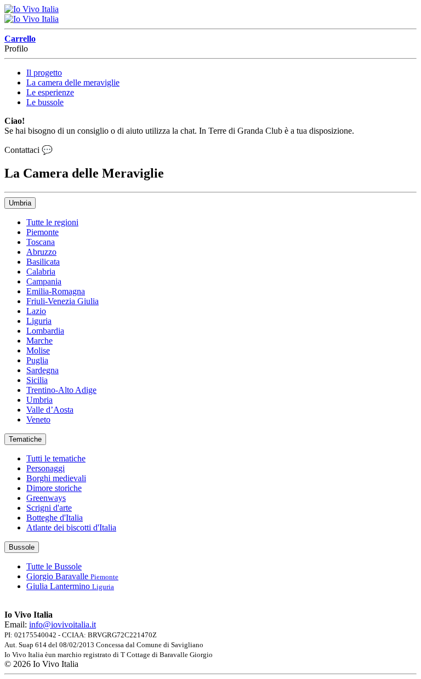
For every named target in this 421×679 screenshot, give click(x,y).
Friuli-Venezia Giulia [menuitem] (62, 301)
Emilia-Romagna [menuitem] (55, 291)
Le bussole (45, 102)
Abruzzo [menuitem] (41, 251)
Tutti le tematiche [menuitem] (56, 458)
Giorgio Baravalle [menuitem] (72, 576)
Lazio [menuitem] (36, 311)
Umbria (20, 203)
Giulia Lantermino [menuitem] (70, 586)
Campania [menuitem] (43, 281)
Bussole (22, 547)
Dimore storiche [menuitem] (54, 488)
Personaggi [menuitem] (45, 468)
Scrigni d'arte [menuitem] (49, 507)
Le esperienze (50, 92)
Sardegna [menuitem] (42, 370)
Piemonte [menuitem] (42, 232)
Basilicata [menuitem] (43, 261)
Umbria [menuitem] (39, 399)
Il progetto (44, 72)
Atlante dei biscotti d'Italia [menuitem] (71, 527)
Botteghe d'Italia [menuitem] (54, 517)
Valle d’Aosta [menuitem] (49, 409)
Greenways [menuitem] (46, 498)
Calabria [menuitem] (40, 271)
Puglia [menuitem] (37, 360)
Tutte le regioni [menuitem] (52, 222)
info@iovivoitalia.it (62, 624)
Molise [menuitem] (38, 350)
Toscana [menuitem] (40, 242)
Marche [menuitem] (39, 340)
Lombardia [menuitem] (45, 330)
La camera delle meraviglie (73, 82)
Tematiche (25, 439)
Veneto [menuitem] (38, 419)
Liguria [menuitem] (39, 321)
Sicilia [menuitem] (37, 380)
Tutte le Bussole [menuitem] (54, 566)
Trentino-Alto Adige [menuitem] (61, 390)
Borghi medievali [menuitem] (56, 478)
